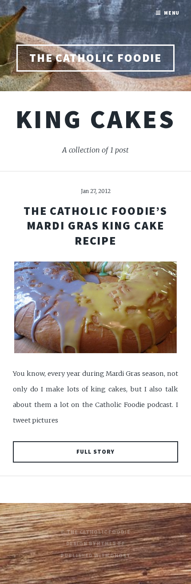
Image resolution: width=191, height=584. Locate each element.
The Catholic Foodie (95, 58)
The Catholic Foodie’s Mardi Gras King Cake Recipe (95, 226)
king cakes (95, 118)
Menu (172, 12)
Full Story (95, 451)
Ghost (120, 555)
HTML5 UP (111, 543)
